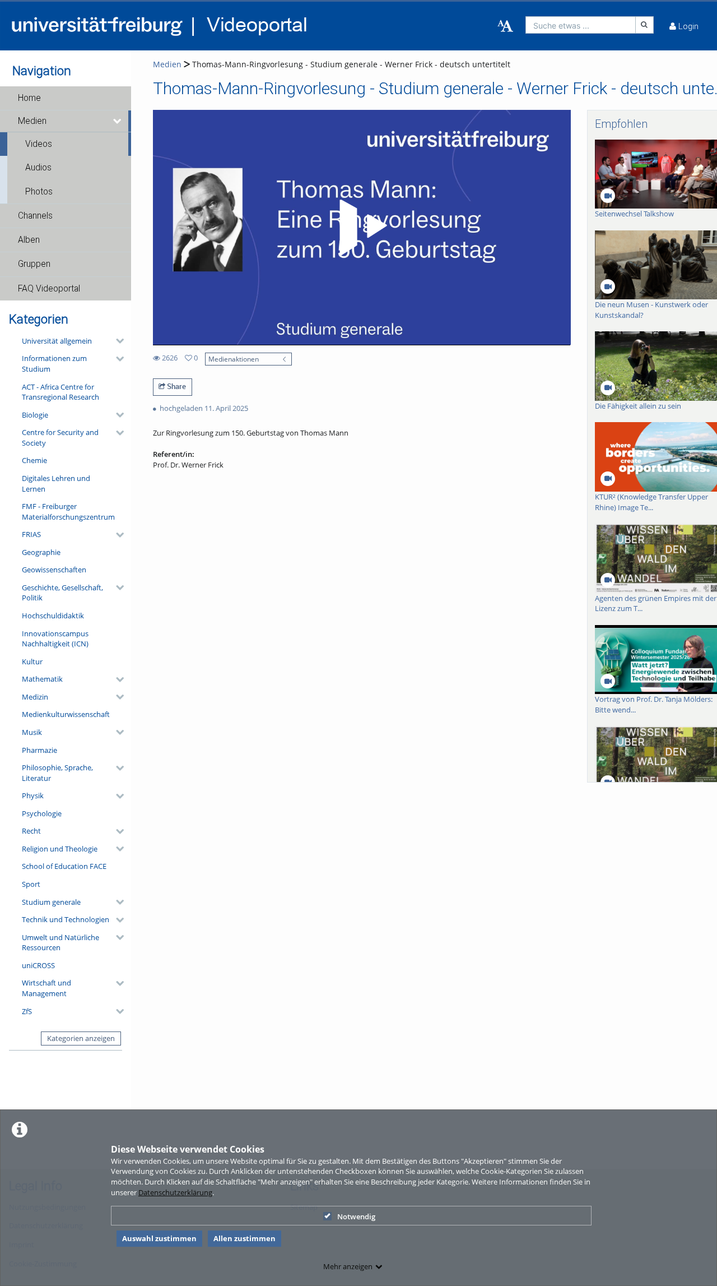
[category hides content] (116, 341)
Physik (33, 795)
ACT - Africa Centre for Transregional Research (60, 392)
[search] (580, 25)
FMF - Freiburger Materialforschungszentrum (68, 511)
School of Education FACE (64, 866)
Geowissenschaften (54, 570)
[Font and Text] (505, 26)
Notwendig (356, 1216)
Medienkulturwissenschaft (66, 714)
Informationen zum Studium (54, 363)
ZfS (27, 1011)
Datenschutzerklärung (175, 1192)
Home (29, 98)
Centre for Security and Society (60, 437)
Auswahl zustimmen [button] (159, 1238)
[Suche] (644, 25)
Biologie (35, 415)
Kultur (32, 661)
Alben (29, 240)
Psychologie (42, 813)
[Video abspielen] (361, 228)
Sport (31, 884)
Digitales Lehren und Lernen (56, 483)
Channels (35, 216)
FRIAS (31, 534)
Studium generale (51, 902)
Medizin (35, 697)
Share (175, 386)
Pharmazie (39, 750)
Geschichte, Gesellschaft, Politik (62, 592)
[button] (65, 98)
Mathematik (42, 679)
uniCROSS (38, 965)
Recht (31, 831)
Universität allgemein (57, 341)
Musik (32, 732)
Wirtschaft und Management (46, 988)
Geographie (41, 552)
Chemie (34, 460)
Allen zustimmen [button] (244, 1238)
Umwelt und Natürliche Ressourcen (60, 942)
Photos (39, 192)
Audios (38, 168)
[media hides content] (118, 121)
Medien (32, 121)
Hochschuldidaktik (53, 615)
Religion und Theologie (59, 849)
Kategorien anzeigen (81, 1038)
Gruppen (34, 264)
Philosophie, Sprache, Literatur (57, 772)
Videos (38, 144)
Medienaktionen (233, 358)
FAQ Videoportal (49, 289)
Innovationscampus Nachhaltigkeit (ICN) (55, 638)
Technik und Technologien (65, 919)
